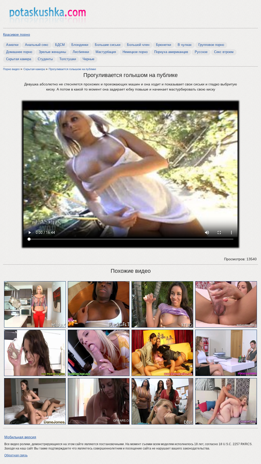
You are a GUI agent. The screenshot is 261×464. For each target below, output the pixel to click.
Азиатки (12, 45)
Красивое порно (16, 34)
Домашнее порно (19, 52)
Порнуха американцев (171, 52)
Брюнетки (163, 45)
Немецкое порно (135, 52)
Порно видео (11, 69)
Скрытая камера (18, 59)
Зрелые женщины (52, 52)
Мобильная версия (20, 437)
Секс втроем (223, 52)
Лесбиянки (81, 52)
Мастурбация (106, 52)
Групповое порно (211, 45)
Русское (201, 52)
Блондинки (79, 45)
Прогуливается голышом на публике (72, 69)
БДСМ (60, 45)
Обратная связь (16, 455)
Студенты (45, 59)
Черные (88, 59)
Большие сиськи (107, 45)
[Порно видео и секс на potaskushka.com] (47, 14)
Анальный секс (36, 45)
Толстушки (67, 59)
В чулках (185, 45)
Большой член (138, 45)
